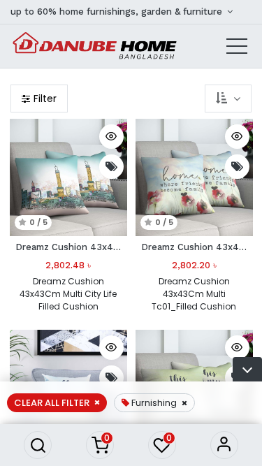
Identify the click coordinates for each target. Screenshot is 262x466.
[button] (38, 445)
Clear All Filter (51, 402)
